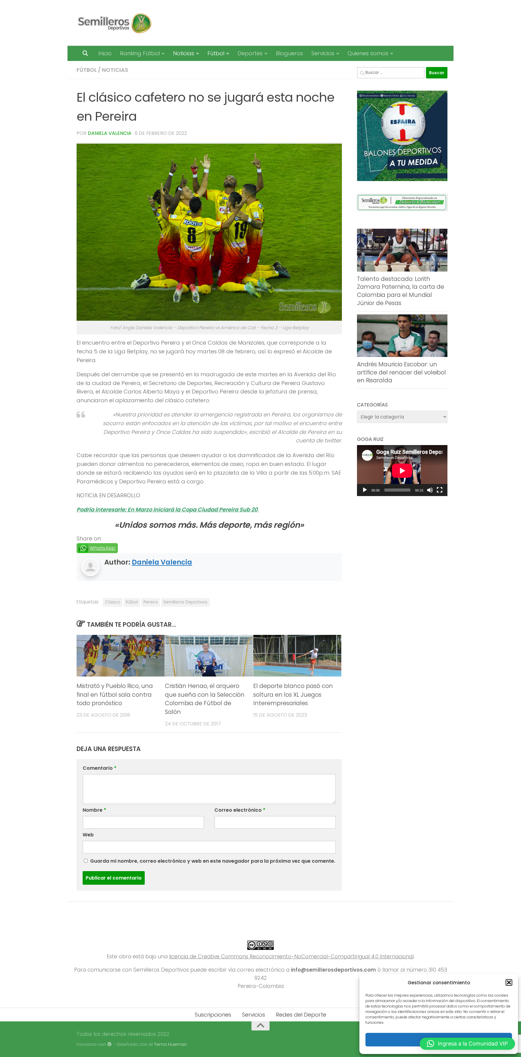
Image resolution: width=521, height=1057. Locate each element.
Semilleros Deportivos (185, 602)
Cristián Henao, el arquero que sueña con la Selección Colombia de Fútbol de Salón (205, 699)
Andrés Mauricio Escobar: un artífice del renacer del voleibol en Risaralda (401, 372)
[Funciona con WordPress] (109, 1044)
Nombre (94, 810)
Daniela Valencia (109, 133)
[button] (509, 982)
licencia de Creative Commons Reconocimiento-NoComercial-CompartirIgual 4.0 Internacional (291, 956)
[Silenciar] (430, 490)
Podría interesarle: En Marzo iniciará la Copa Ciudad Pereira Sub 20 (168, 509)
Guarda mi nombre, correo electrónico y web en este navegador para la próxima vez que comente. (212, 861)
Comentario (99, 768)
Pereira (151, 602)
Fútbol (215, 53)
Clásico (112, 602)
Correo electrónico (239, 810)
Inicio (105, 53)
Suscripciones (213, 1014)
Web (88, 834)
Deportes (250, 53)
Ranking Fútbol (140, 53)
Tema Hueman (170, 1044)
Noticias (183, 53)
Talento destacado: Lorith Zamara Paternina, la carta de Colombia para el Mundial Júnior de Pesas (400, 291)
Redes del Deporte (301, 1014)
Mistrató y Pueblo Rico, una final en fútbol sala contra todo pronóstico (115, 695)
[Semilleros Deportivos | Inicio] (114, 23)
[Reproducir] (365, 490)
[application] (402, 470)
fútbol (132, 602)
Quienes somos (368, 53)
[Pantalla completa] (440, 490)
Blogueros (289, 53)
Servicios (322, 53)
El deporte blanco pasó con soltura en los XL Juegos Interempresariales (293, 695)
